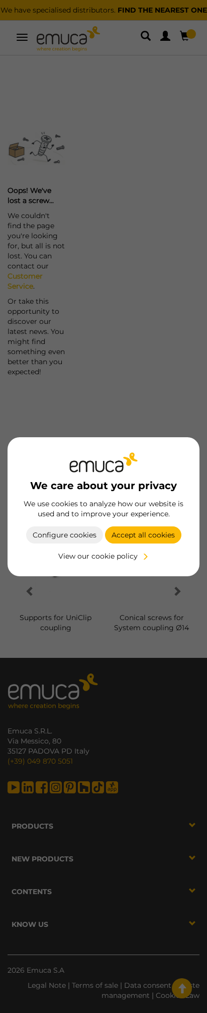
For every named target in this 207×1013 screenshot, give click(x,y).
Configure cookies (64, 534)
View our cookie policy (98, 556)
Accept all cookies (143, 534)
